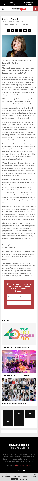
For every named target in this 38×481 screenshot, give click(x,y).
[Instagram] (24, 471)
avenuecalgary (8, 21)
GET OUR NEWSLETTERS (10, 3)
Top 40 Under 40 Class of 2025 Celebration (15, 375)
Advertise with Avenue (29, 3)
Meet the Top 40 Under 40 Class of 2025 (14, 403)
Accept (15, 479)
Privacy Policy (23, 479)
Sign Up (19, 303)
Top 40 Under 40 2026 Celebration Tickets (15, 348)
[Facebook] (14, 471)
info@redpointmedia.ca (23, 465)
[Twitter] (19, 471)
